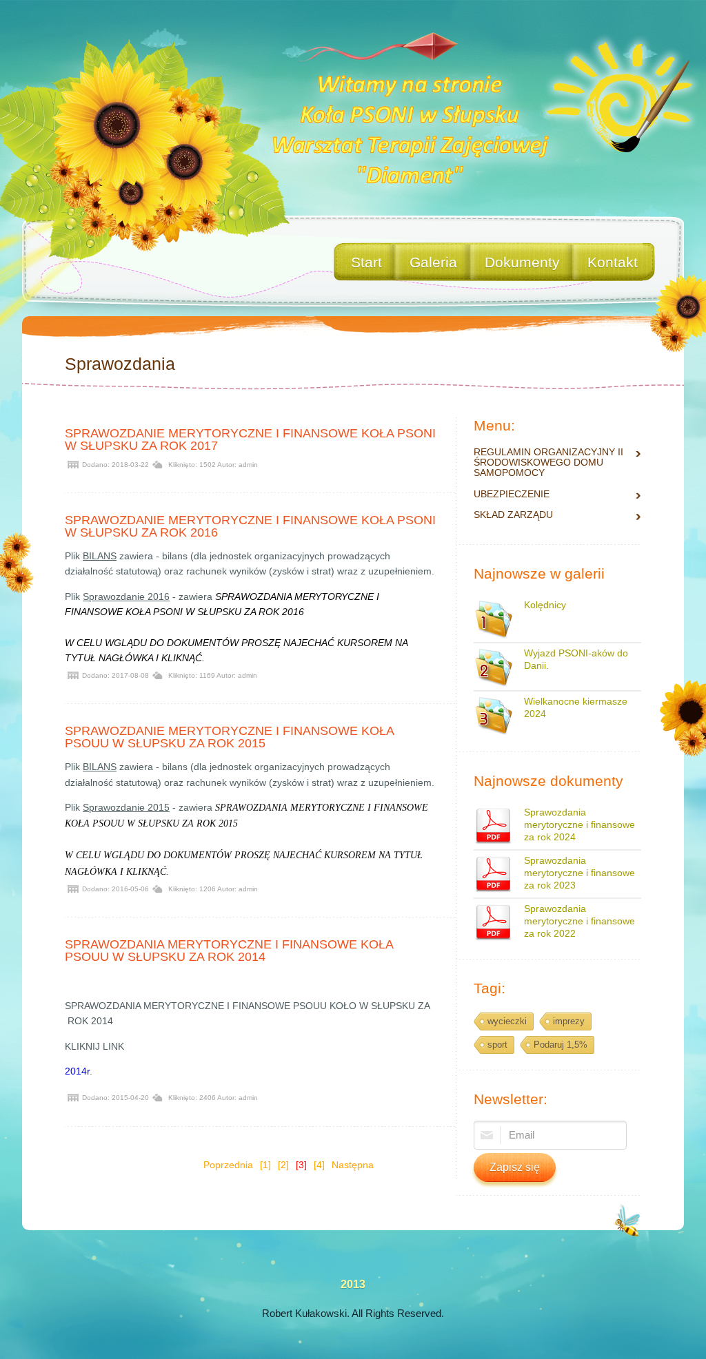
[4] (319, 1164)
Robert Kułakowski (304, 1313)
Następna (353, 1164)
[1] (265, 1164)
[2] (283, 1164)
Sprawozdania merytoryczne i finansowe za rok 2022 (579, 921)
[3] (301, 1164)
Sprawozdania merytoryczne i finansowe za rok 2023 (579, 873)
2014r (77, 1071)
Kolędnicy (545, 604)
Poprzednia (228, 1164)
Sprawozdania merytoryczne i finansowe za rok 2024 (579, 824)
